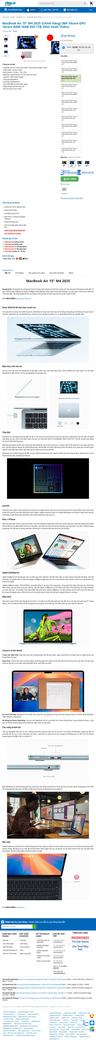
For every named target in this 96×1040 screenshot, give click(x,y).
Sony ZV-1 (53, 1027)
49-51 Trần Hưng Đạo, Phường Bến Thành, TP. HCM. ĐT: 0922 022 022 (43, 979)
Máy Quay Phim (9, 1035)
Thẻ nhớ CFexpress (10, 1012)
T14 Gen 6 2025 (9, 1019)
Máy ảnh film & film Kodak (27, 1016)
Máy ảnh (6, 940)
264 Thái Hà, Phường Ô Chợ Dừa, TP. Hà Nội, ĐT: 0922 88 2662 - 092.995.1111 (41, 993)
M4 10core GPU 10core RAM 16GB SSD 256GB (69, 62)
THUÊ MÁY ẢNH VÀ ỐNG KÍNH (43, 941)
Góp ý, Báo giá (59, 972)
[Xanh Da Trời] (79, 163)
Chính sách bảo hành (43, 961)
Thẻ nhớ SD (21, 1014)
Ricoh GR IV (53, 1032)
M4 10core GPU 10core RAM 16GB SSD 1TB (69, 78)
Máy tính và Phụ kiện (10, 953)
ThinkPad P (25, 1021)
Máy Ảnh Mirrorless (23, 1019)
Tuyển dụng (23, 944)
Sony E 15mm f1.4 (55, 1025)
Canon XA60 (63, 1022)
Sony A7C (71, 1027)
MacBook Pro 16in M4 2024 (12, 1028)
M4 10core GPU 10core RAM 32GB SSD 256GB (69, 126)
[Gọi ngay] (92, 1016)
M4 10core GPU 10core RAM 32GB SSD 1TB (69, 142)
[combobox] (62, 3)
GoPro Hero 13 (54, 1039)
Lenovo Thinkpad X (71, 1036)
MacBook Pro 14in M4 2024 (29, 1026)
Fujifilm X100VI (68, 1015)
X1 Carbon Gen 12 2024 (11, 1021)
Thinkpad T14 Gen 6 (56, 1036)
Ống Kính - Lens (32, 1033)
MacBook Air (20, 907)
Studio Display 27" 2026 (26, 1012)
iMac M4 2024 (28, 1028)
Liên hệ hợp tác (25, 947)
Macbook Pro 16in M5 (77, 1032)
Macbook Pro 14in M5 (57, 1034)
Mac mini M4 (70, 1034)
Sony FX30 (73, 1022)
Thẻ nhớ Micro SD (9, 1014)
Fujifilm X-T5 (65, 1018)
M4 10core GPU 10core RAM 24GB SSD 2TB (69, 118)
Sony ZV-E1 (81, 1025)
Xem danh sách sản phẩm (73, 198)
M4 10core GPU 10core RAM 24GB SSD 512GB (69, 102)
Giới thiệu (23, 940)
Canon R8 (75, 1020)
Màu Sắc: (64, 157)
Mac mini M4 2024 (9, 1031)
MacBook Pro (36, 1021)
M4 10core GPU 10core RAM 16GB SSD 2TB (69, 86)
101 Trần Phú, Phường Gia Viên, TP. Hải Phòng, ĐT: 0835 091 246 (40, 998)
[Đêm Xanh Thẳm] (72, 163)
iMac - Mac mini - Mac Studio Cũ (14, 1033)
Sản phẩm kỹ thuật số (10, 950)
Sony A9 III (62, 1027)
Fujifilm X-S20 (79, 1015)
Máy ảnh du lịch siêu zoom (22, 1024)
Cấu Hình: (64, 56)
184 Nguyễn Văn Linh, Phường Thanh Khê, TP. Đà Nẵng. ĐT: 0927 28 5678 (41, 988)
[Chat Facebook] (92, 1023)
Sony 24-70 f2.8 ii (69, 1025)
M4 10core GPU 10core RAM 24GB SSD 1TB (69, 110)
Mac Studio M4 (81, 1034)
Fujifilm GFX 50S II (55, 1013)
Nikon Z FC (85, 1029)
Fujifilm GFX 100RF (70, 1013)
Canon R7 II (53, 1022)
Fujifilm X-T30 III (77, 1018)
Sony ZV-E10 (81, 1027)
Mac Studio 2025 (23, 1031)
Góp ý (22, 950)
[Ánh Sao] (64, 163)
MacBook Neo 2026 (10, 1016)
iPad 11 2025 (36, 1031)
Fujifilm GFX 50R (55, 1015)
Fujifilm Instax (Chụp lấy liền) (26, 1035)
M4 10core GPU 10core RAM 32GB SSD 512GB (69, 134)
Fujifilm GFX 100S (84, 1013)
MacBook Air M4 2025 (23, 299)
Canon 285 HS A (55, 1020)
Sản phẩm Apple (8, 944)
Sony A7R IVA (54, 1029)
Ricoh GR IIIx (63, 1032)
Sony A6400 (76, 1029)
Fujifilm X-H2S (54, 1018)
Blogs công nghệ (25, 953)
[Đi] (34, 927)
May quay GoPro (85, 1036)
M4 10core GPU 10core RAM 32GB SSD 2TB (69, 150)
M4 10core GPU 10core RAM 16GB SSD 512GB (69, 70)
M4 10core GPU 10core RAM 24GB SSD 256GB (69, 94)
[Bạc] (87, 163)
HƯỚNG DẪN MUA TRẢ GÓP (43, 946)
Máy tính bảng (7, 947)
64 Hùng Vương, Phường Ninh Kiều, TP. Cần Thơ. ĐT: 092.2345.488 (39, 984)
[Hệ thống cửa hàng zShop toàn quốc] (92, 1029)
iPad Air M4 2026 (33, 1014)
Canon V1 (66, 1020)
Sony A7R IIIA (65, 1029)
